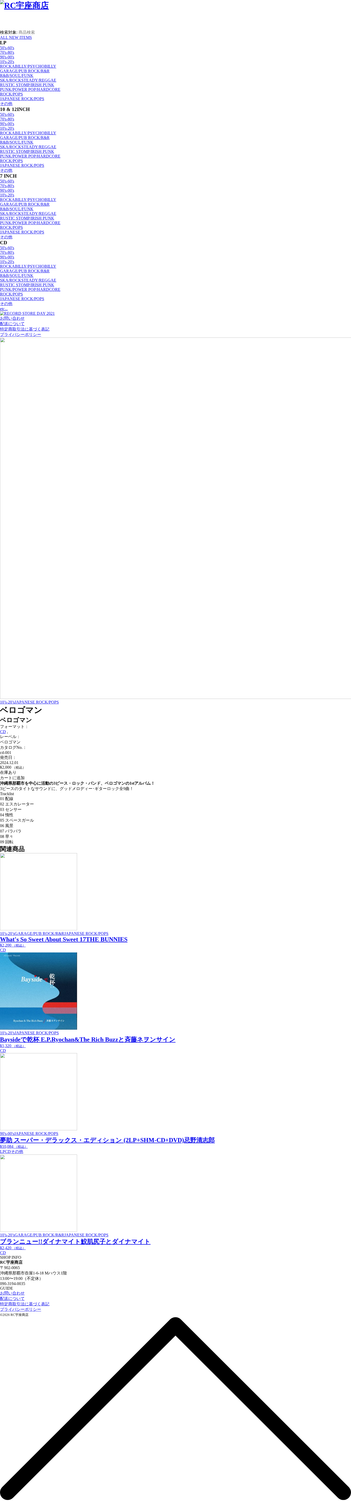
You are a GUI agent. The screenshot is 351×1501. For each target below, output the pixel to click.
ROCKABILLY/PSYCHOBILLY (28, 66)
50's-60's (7, 48)
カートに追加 (12, 778)
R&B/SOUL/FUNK (16, 75)
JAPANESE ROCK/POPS (22, 99)
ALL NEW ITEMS (16, 37)
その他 (6, 103)
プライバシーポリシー (20, 334)
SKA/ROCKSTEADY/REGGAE (28, 80)
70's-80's (7, 52)
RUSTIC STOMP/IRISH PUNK (27, 85)
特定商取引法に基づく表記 (24, 329)
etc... (4, 309)
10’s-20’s (7, 702)
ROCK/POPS (11, 94)
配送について (12, 324)
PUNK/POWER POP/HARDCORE (30, 89)
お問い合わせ (12, 318)
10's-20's (7, 61)
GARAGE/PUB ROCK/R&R (25, 71)
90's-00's (7, 57)
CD (3, 732)
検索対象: (8, 32)
